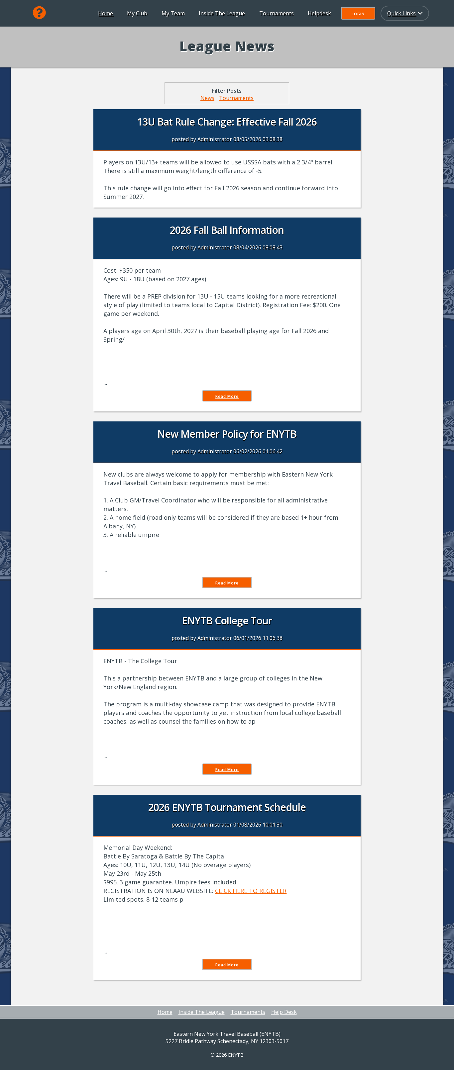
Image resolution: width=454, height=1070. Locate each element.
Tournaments (276, 13)
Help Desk (284, 1012)
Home (105, 13)
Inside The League (222, 13)
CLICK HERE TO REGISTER (250, 891)
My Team (173, 13)
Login (358, 13)
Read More (227, 396)
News (207, 98)
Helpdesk (319, 13)
